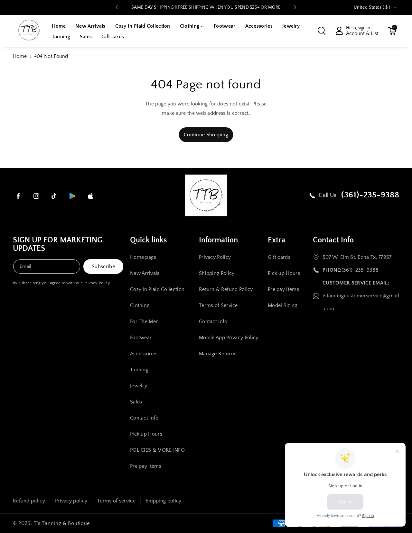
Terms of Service (218, 305)
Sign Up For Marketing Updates (57, 244)
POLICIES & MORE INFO (157, 450)
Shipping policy (163, 501)
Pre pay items (145, 466)
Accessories (143, 354)
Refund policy (29, 501)
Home (20, 56)
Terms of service (116, 501)
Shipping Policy (217, 273)
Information (218, 240)
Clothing (139, 305)
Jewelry (138, 386)
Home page (143, 257)
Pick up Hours (146, 434)
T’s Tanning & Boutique (62, 523)
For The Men (144, 321)
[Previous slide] (116, 7)
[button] (192, 26)
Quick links (148, 240)
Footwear (141, 337)
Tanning (139, 370)
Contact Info (144, 418)
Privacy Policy (96, 283)
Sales (136, 402)
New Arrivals (145, 273)
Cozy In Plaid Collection (157, 289)
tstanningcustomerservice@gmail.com (361, 302)
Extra (276, 240)
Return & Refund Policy (226, 289)
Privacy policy (71, 501)
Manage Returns (217, 354)
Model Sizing (282, 305)
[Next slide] (295, 7)
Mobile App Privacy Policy (228, 337)
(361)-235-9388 (360, 270)
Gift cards (279, 257)
